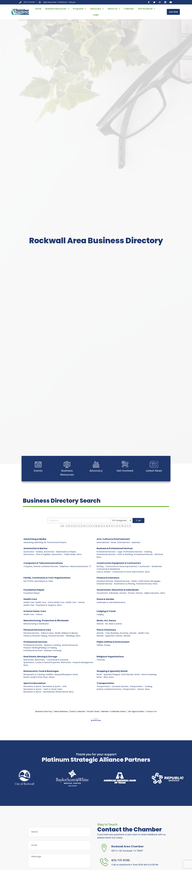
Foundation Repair (34, 589)
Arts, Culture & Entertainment (113, 539)
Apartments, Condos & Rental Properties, (42, 662)
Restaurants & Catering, (34, 674)
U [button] (117, 526)
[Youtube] (171, 2)
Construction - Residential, (150, 566)
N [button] (99, 526)
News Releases (61, 711)
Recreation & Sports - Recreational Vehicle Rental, (46, 692)
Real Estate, (29, 660)
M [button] (96, 526)
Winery (52, 677)
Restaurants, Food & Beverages (41, 671)
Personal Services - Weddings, (61, 636)
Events (38, 471)
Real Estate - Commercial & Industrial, (51, 660)
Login (96, 14)
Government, (102, 593)
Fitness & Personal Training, (36, 636)
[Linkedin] (165, 2)
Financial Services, (144, 584)
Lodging (100, 614)
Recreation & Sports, (33, 686)
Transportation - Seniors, (133, 689)
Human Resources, (70, 645)
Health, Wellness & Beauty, (66, 633)
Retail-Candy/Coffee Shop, (36, 677)
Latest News (154, 471)
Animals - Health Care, (139, 633)
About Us (112, 8)
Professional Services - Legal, (110, 552)
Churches (101, 660)
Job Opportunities (135, 711)
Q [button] (106, 526)
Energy (107, 645)
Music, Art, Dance (106, 620)
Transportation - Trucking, (141, 686)
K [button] (91, 526)
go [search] (139, 520)
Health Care (30, 599)
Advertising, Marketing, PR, (35, 542)
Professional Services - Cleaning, (137, 552)
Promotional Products (56, 542)
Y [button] (127, 526)
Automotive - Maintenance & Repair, (60, 552)
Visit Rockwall (145, 8)
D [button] (74, 526)
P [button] (104, 526)
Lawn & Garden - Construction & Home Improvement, (120, 572)
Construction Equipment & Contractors (119, 563)
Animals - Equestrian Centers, (110, 636)
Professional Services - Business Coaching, (42, 645)
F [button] (79, 526)
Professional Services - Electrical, (148, 554)
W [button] (122, 526)
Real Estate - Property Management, (77, 662)
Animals (127, 636)
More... (80, 554)
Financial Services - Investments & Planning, (116, 584)
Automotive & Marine (35, 548)
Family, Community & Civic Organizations (47, 577)
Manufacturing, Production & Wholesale (46, 620)
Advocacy (95, 8)
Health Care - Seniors (33, 614)
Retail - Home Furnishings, (145, 674)
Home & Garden (105, 599)
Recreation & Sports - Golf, (55, 686)
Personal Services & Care (37, 629)
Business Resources (55, 8)
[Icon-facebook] (149, 2)
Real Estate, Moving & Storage (40, 656)
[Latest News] (154, 464)
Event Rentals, (127, 674)
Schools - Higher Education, (148, 593)
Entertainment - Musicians (128, 542)
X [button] (125, 526)
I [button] (86, 526)
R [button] (109, 526)
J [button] (88, 526)
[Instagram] (160, 2)
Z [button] (130, 526)
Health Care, (29, 602)
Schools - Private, (127, 593)
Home (38, 8)
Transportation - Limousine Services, (113, 686)
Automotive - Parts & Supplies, (37, 554)
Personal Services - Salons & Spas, (39, 633)
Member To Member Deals (113, 711)
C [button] (71, 526)
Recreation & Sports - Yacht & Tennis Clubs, (43, 689)
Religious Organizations (110, 656)
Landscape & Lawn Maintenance (111, 602)
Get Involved (125, 471)
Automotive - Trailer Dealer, (63, 554)
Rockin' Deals (93, 711)
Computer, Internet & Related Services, (41, 566)
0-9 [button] (62, 526)
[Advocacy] (96, 464)
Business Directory (43, 711)
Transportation (105, 683)
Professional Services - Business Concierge (43, 650)
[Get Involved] (125, 464)
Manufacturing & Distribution (36, 624)
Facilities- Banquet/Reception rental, (62, 674)
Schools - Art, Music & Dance (109, 624)
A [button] (66, 526)
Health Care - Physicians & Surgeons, (40, 605)
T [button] (114, 526)
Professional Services (35, 641)
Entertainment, (103, 542)
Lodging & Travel (106, 611)
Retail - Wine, (102, 677)
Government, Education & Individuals (118, 589)
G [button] (81, 526)
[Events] (38, 464)
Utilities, (100, 645)
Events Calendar (77, 711)
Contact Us (151, 711)
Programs (78, 8)
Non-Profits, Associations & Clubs (38, 581)
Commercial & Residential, (108, 569)
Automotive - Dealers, (33, 552)
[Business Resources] (67, 464)
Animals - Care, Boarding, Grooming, (113, 633)
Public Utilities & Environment (113, 641)
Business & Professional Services (115, 548)
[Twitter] (154, 2)
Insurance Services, (105, 581)
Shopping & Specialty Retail (112, 671)
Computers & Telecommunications (43, 563)
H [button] (84, 526)
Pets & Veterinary (106, 629)
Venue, (113, 542)
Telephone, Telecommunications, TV (75, 566)
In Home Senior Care (35, 611)
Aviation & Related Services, (109, 689)
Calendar (129, 8)
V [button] (119, 526)
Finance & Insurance (108, 577)
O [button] (101, 526)
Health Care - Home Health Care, (50, 602)
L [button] (93, 526)
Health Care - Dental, (75, 602)
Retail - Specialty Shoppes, (108, 674)
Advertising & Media (35, 539)
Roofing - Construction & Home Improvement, (117, 566)
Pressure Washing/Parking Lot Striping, (40, 648)
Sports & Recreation (35, 683)
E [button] (76, 526)
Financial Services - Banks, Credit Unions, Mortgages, (137, 581)
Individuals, (114, 593)
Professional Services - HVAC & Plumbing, (115, 554)
